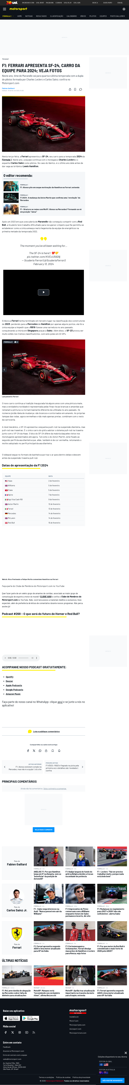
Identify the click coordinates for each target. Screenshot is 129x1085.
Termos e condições (46, 1077)
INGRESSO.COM (28, 3)
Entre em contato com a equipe (15, 1055)
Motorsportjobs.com (77, 1025)
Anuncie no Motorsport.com (13, 1051)
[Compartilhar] (70, 89)
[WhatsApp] (40, 750)
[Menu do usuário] (123, 9)
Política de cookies (63, 1077)
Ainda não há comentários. (44, 788)
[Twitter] (34, 750)
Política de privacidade (81, 1077)
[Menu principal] (5, 9)
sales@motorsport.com (12, 1059)
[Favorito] (75, 89)
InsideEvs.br (74, 1017)
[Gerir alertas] (59, 750)
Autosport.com (75, 1029)
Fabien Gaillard (8, 88)
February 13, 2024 (43, 263)
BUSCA (95, 3)
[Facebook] (27, 750)
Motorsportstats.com (78, 1033)
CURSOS (59, 3)
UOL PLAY (68, 3)
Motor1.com (74, 1021)
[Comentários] (81, 89)
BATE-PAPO (107, 3)
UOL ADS (77, 3)
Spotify (9, 676)
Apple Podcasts (14, 685)
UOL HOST (40, 3)
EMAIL (120, 3)
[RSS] (33, 1032)
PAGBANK (50, 3)
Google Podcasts (14, 689)
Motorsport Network (55, 1081)
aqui (60, 701)
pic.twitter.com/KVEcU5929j (43, 256)
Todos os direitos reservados (76, 1081)
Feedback (6, 1047)
